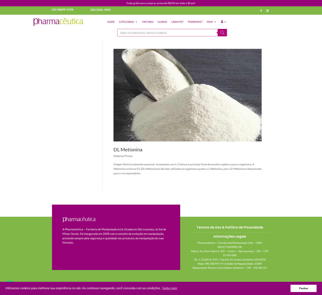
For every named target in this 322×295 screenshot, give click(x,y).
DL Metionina (127, 149)
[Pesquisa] (222, 32)
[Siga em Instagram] (267, 10)
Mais (210, 21)
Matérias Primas (122, 155)
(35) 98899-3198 (62, 9)
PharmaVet (195, 21)
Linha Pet (177, 21)
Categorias (126, 21)
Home (111, 21)
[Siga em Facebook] (261, 10)
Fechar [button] (303, 288)
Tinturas (148, 21)
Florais (162, 21)
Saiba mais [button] (169, 288)
